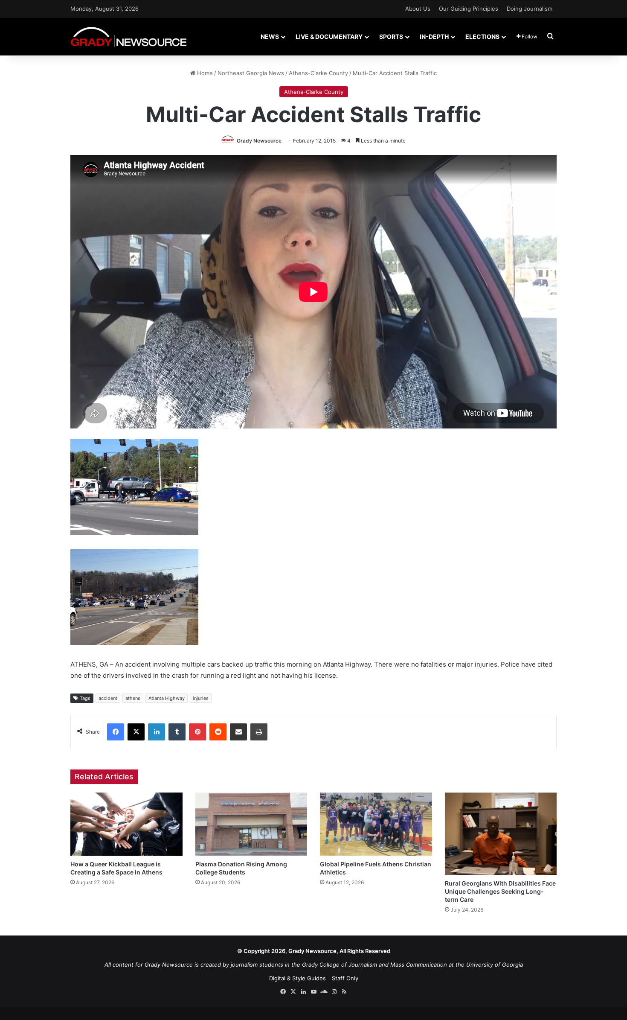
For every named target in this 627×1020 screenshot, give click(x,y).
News (270, 36)
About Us (417, 8)
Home (204, 73)
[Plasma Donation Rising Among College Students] (251, 824)
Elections (482, 36)
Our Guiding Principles (468, 8)
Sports (391, 36)
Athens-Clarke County (318, 73)
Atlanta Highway (166, 698)
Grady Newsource (259, 140)
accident (108, 698)
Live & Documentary (329, 36)
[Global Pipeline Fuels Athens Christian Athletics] (376, 824)
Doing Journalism (529, 8)
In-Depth (434, 36)
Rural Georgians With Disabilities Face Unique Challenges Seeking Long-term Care (500, 891)
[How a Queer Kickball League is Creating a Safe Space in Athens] (126, 824)
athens (132, 698)
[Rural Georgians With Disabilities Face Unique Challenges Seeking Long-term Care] (501, 834)
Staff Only (345, 978)
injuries (201, 698)
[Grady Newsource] (128, 36)
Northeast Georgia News (251, 73)
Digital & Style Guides (297, 978)
